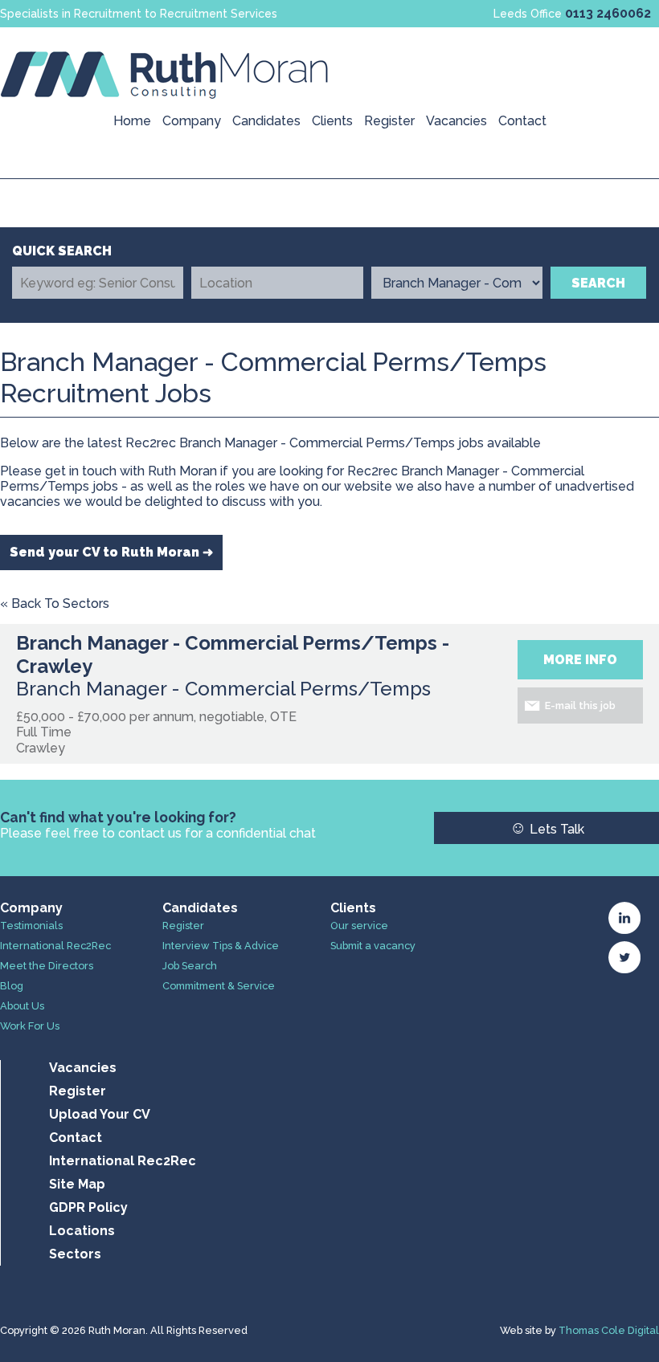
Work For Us (29, 1026)
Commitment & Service (218, 986)
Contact (522, 120)
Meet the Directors (46, 966)
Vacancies (456, 120)
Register (389, 120)
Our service (359, 926)
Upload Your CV (99, 1114)
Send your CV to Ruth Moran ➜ (111, 552)
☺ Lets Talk (547, 828)
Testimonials (31, 926)
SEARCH (598, 283)
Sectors (75, 1254)
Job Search (189, 966)
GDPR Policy (88, 1207)
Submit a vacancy (372, 946)
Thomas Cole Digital (609, 1330)
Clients (332, 120)
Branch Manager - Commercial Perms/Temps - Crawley (232, 654)
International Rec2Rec (55, 946)
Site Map (77, 1184)
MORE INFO (580, 659)
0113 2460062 (608, 13)
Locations (82, 1230)
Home (132, 120)
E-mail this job (580, 705)
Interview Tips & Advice (220, 946)
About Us (22, 1006)
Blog (11, 986)
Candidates (266, 120)
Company (191, 120)
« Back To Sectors (54, 603)
